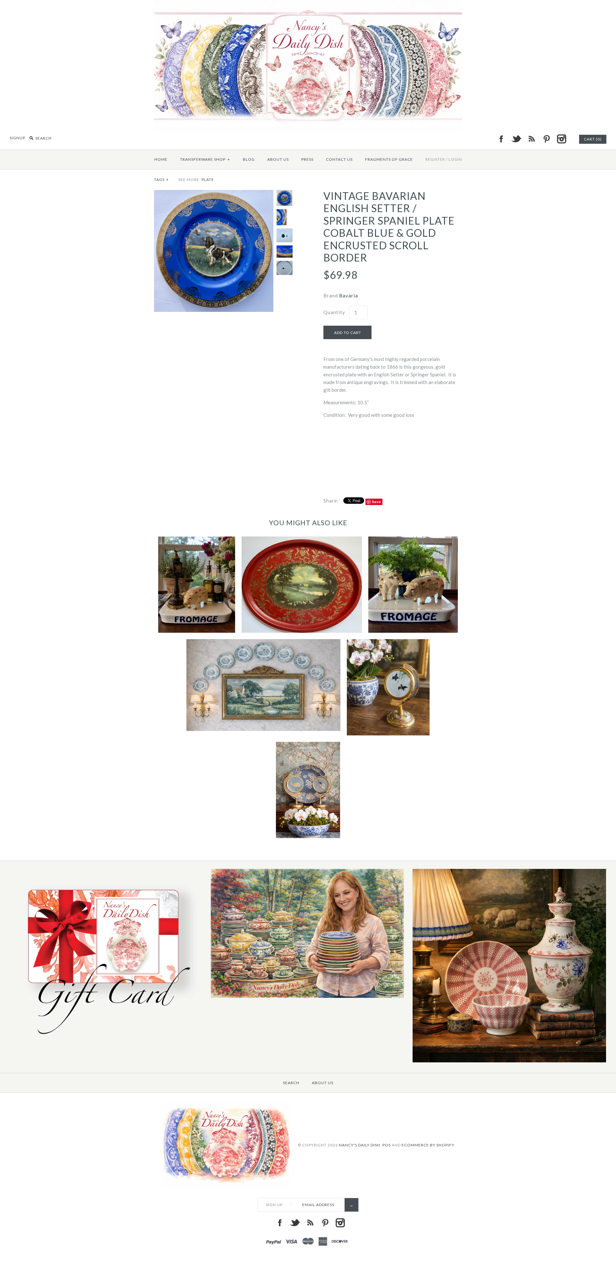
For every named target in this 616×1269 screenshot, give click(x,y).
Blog (249, 159)
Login (455, 159)
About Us (278, 159)
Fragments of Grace (389, 159)
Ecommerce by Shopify (428, 1144)
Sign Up (274, 1204)
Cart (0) (593, 139)
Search (291, 1082)
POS (386, 1144)
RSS (531, 139)
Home (160, 159)
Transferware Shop (205, 159)
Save (376, 501)
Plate (207, 179)
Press (307, 159)
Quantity (334, 312)
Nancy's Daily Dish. (360, 1144)
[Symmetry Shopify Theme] (105, 1039)
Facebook (501, 139)
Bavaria (348, 295)
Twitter (516, 139)
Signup (17, 137)
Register (435, 159)
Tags (161, 179)
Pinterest (546, 139)
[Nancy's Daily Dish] (308, 4)
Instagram (561, 139)
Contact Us (339, 159)
